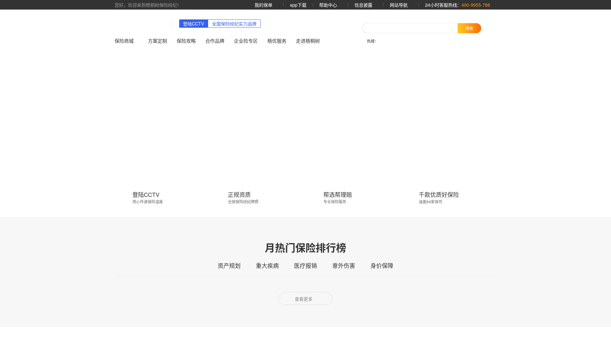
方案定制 (158, 40)
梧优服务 (277, 40)
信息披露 (362, 5)
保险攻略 (187, 40)
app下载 (295, 5)
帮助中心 (325, 5)
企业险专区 (247, 40)
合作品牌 (215, 40)
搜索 (469, 28)
